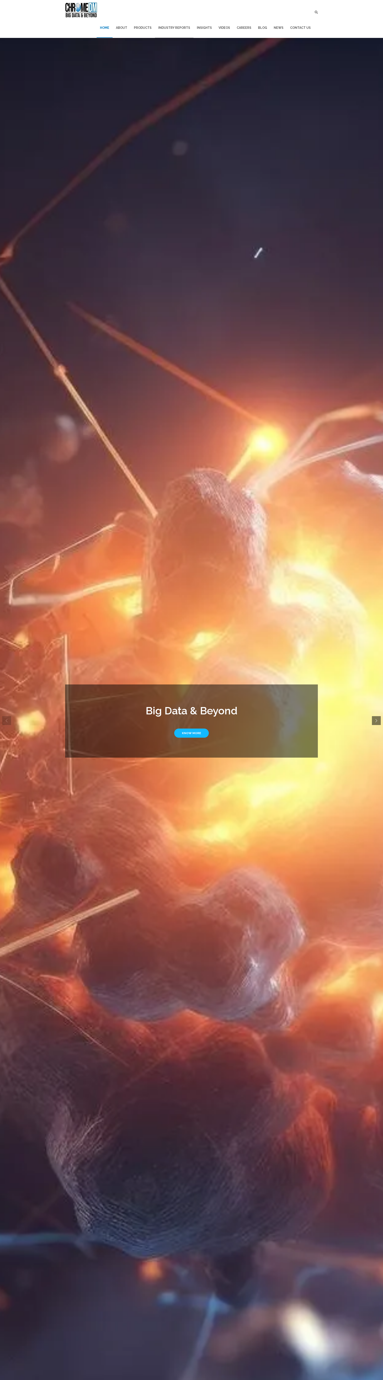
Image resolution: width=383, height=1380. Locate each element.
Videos (224, 27)
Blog (262, 27)
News (278, 27)
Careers (244, 27)
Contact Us (300, 27)
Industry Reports (174, 27)
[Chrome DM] (81, 10)
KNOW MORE (191, 733)
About (121, 27)
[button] (376, 720)
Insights (204, 27)
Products (143, 27)
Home (104, 27)
